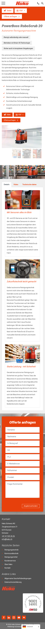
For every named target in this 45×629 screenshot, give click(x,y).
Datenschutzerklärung (13, 582)
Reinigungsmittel (11, 557)
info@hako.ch (7, 539)
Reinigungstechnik (11, 550)
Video (16, 184)
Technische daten (29, 184)
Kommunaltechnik (11, 553)
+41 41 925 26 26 (8, 536)
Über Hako (8, 564)
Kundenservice (10, 561)
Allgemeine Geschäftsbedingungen (18, 578)
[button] (3, 2)
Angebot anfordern (31, 506)
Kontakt (7, 568)
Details (6, 184)
